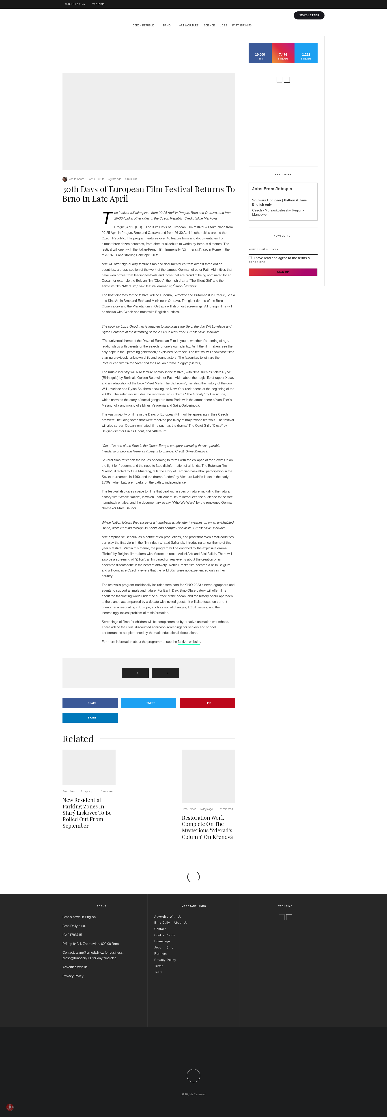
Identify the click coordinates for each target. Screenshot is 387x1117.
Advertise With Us (168, 916)
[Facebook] (301, 4)
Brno (167, 25)
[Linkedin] (203, 1057)
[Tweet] (77, 225)
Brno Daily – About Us (171, 922)
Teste (158, 972)
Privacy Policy (73, 976)
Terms (158, 966)
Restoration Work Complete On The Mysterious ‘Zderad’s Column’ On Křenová (217, 56)
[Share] (77, 217)
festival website (189, 642)
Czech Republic (144, 25)
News (95, 42)
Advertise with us (75, 967)
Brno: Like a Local (275, 999)
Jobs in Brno (163, 947)
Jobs (223, 25)
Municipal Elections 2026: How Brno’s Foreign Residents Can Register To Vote (290, 131)
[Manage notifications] (9, 1107)
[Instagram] (314, 4)
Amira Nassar (77, 179)
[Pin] (77, 234)
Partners (160, 953)
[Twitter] (307, 4)
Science (209, 25)
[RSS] (311, 25)
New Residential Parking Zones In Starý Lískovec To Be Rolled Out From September (99, 56)
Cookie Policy (164, 935)
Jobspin (283, 188)
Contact (160, 929)
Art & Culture (188, 25)
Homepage (162, 941)
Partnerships (242, 25)
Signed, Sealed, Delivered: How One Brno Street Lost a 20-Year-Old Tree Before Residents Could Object (292, 151)
